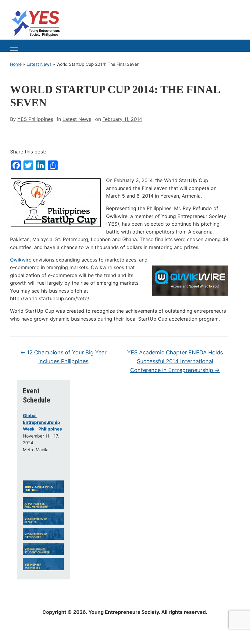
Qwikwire (20, 260)
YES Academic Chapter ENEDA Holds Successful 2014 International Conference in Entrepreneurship (175, 361)
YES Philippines (35, 119)
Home (16, 64)
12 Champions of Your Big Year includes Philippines (63, 356)
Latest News (39, 64)
